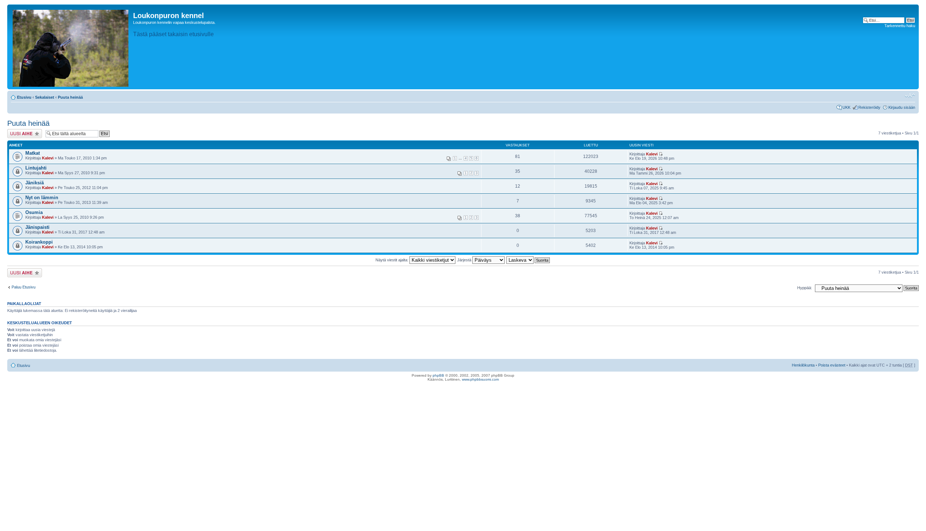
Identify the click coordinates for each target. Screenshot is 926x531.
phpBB (438, 375)
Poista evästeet (831, 365)
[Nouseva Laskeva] (528, 260)
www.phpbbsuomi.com (480, 379)
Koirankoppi (39, 242)
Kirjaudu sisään (901, 107)
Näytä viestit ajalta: (392, 260)
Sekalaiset (44, 97)
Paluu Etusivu (23, 287)
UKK (846, 107)
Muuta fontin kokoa (910, 96)
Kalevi (48, 158)
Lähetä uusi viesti (22, 131)
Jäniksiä (34, 182)
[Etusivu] (71, 46)
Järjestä (464, 260)
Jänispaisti (37, 227)
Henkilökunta (803, 365)
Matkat (32, 153)
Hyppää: (804, 288)
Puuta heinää (70, 97)
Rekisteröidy (869, 107)
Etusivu (24, 97)
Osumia (34, 212)
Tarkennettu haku (899, 25)
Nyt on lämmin (41, 197)
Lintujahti (36, 168)
